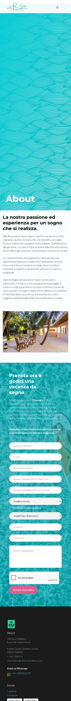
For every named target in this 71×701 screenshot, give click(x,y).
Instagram (12, 695)
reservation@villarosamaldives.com (24, 660)
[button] (57, 7)
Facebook (12, 691)
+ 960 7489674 (15, 656)
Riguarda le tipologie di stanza (26, 507)
